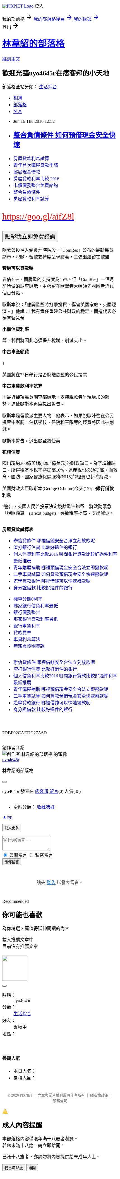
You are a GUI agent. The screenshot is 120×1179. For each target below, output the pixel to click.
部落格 (20, 104)
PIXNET (26, 1095)
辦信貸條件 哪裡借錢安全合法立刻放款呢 (54, 540)
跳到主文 (11, 59)
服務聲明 (60, 1101)
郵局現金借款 (26, 172)
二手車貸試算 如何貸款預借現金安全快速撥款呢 (60, 574)
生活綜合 (48, 86)
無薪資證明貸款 (29, 646)
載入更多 (11, 828)
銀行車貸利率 (26, 626)
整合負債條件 (26, 192)
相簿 (17, 98)
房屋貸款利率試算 (31, 199)
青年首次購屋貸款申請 (35, 165)
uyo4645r (10, 759)
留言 (53, 791)
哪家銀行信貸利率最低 (35, 605)
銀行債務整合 (26, 612)
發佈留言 (11, 862)
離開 (32, 1168)
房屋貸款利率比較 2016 (36, 178)
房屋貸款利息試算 (31, 158)
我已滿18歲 (13, 1168)
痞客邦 (41, 791)
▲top (7, 817)
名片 (17, 111)
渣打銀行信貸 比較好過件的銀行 (45, 547)
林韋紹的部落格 (33, 43)
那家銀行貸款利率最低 (35, 619)
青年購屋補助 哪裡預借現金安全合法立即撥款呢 (60, 567)
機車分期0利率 (27, 599)
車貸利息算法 (26, 639)
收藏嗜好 (46, 807)
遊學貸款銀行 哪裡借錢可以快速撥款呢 (51, 581)
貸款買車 (22, 632)
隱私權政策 (99, 1095)
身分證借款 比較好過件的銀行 (43, 587)
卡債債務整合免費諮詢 (35, 185)
